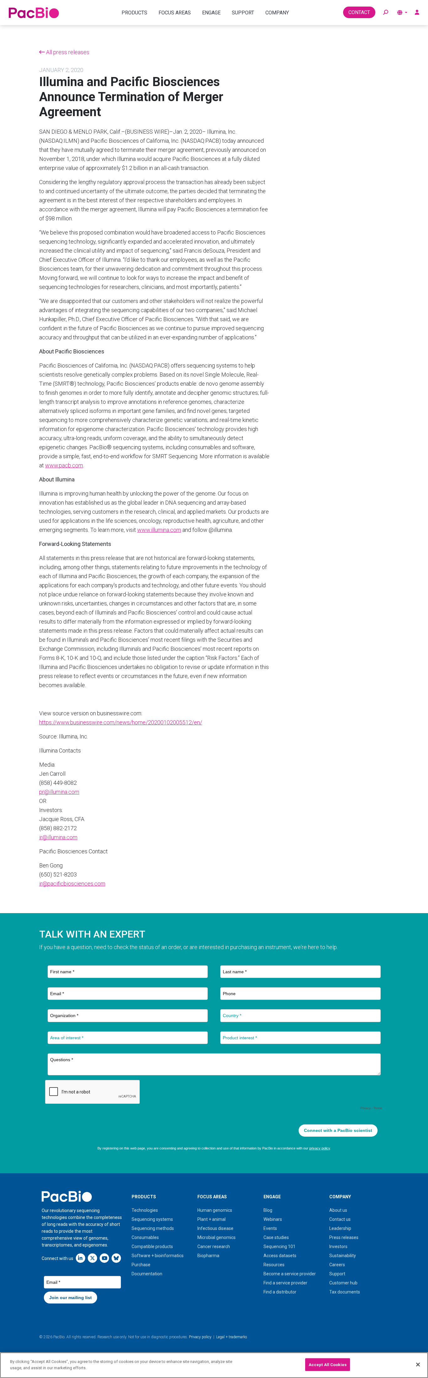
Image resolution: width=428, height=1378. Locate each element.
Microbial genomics (216, 1237)
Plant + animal (211, 1219)
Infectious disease (215, 1228)
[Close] (418, 1364)
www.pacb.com (64, 465)
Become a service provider (290, 1273)
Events (270, 1228)
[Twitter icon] (92, 1258)
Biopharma (208, 1255)
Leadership (340, 1228)
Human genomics (214, 1210)
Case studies (276, 1237)
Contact (359, 12)
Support (337, 1273)
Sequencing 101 (279, 1246)
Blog (268, 1210)
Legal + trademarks (231, 1337)
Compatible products (152, 1246)
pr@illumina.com (59, 792)
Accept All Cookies (328, 1364)
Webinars (273, 1219)
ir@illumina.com (58, 837)
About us (338, 1210)
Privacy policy (200, 1337)
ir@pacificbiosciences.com (72, 883)
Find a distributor (280, 1291)
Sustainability (342, 1255)
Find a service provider (285, 1282)
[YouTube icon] (104, 1258)
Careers (337, 1264)
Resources (274, 1264)
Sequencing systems (152, 1219)
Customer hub (343, 1282)
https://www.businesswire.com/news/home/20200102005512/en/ (120, 722)
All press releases (67, 52)
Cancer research (213, 1246)
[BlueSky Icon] (116, 1258)
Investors (338, 1246)
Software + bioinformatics (158, 1255)
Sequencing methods (153, 1228)
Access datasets (280, 1255)
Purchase (141, 1264)
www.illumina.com (159, 530)
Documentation (147, 1273)
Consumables (145, 1237)
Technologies (145, 1210)
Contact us (340, 1219)
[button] (385, 12)
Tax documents (344, 1291)
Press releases (343, 1237)
